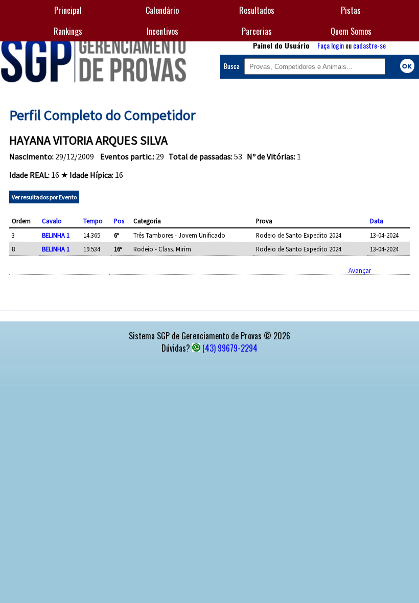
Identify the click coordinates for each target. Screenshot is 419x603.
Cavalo (52, 221)
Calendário (162, 10)
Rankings (68, 31)
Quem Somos (351, 31)
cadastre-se (369, 45)
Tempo (93, 221)
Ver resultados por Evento (44, 197)
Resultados (256, 10)
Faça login (330, 45)
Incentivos (162, 31)
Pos (119, 221)
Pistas (351, 10)
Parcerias (257, 31)
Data (376, 221)
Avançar (359, 270)
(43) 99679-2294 (230, 348)
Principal (68, 10)
